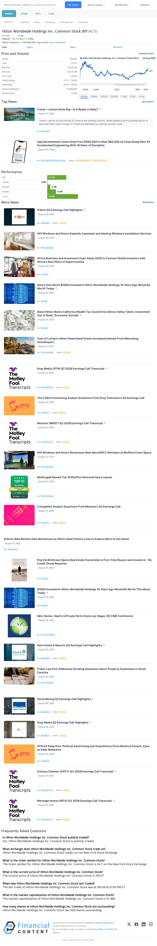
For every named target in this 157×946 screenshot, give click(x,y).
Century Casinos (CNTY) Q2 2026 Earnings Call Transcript (77, 771)
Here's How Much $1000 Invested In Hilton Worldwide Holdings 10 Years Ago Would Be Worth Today (93, 286)
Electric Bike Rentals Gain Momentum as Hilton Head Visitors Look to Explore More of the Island (66, 539)
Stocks (24, 13)
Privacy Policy (97, 929)
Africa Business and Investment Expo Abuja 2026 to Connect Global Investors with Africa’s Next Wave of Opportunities (91, 260)
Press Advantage (47, 248)
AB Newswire (12, 549)
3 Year (132, 96)
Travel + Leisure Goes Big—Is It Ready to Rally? (69, 109)
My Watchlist (121, 4)
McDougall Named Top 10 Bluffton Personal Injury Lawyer (74, 477)
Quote (30, 47)
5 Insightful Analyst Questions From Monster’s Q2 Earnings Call (79, 506)
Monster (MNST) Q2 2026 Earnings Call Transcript (71, 423)
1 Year (124, 96)
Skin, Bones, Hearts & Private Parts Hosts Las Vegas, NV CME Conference (85, 616)
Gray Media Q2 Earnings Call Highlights (64, 722)
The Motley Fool (47, 387)
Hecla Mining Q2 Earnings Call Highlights (65, 699)
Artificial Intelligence (83, 160)
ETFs (38, 13)
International (66, 22)
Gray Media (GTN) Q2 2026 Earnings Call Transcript (72, 368)
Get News (44, 274)
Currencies (50, 22)
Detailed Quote (146, 53)
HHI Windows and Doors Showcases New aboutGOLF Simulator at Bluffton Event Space (94, 452)
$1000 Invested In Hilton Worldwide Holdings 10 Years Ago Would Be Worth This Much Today (93, 591)
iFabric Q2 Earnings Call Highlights (61, 209)
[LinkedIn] (143, 927)
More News (147, 101)
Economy (66, 352)
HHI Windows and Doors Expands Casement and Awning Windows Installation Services (94, 233)
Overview (24, 22)
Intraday (84, 96)
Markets (9, 13)
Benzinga (44, 301)
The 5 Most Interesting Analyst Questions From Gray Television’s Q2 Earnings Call (90, 397)
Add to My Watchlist (57, 42)
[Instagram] (151, 927)
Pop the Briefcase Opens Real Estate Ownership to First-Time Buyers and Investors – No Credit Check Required (94, 561)
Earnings (63, 223)
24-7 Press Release (48, 635)
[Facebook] (136, 927)
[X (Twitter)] (129, 927)
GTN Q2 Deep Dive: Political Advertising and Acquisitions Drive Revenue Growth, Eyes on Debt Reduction (93, 747)
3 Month (114, 96)
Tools (51, 13)
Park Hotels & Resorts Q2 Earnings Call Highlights (71, 645)
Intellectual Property (99, 160)
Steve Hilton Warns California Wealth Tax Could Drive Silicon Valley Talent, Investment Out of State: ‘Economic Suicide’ (93, 313)
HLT (92, 31)
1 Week (94, 96)
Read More (148, 202)
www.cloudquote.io (105, 922)
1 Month (104, 96)
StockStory (45, 413)
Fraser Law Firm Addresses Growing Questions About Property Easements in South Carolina (91, 670)
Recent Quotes (95, 4)
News (37, 22)
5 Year (141, 96)
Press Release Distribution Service (53, 160)
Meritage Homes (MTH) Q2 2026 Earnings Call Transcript (76, 800)
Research (117, 47)
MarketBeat (45, 131)
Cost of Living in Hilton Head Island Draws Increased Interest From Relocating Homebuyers (87, 340)
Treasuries (83, 22)
